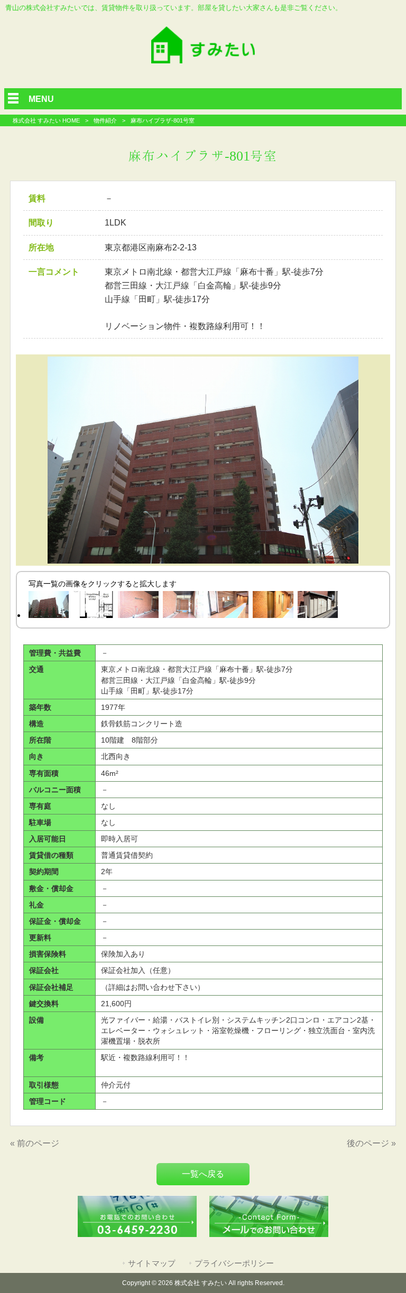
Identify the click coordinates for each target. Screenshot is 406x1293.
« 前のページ (34, 1143)
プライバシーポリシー (234, 1263)
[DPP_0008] (273, 606)
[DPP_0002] (183, 606)
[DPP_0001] (138, 606)
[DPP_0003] (228, 606)
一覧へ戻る (203, 1173)
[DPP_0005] (48, 606)
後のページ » (371, 1143)
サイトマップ (152, 1263)
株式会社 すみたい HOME (46, 120)
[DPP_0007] (318, 606)
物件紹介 (105, 120)
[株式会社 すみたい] (202, 60)
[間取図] (93, 606)
